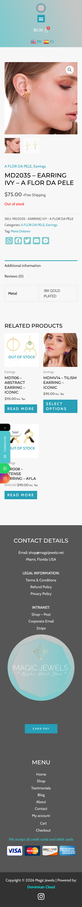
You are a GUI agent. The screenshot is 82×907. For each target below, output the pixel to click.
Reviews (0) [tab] (14, 276)
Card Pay (41, 728)
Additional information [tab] (23, 265)
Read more (20, 408)
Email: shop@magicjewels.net (41, 552)
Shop (41, 781)
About (41, 802)
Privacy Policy (41, 593)
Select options (56, 406)
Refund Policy (41, 587)
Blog (41, 795)
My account (41, 815)
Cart (43, 823)
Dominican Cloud (41, 887)
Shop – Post (41, 614)
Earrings (39, 166)
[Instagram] (41, 896)
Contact (41, 808)
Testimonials (41, 788)
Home (41, 774)
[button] (41, 18)
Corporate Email (41, 621)
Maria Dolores (20, 231)
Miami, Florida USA (41, 559)
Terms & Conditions (41, 580)
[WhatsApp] (5, 468)
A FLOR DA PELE (18, 166)
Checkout (43, 830)
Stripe (41, 628)
